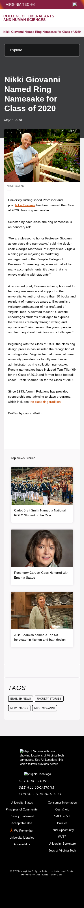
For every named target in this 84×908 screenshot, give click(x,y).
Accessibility (21, 844)
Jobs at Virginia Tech (62, 850)
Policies (62, 823)
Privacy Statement (22, 816)
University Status (22, 802)
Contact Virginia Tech (42, 794)
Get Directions (35, 781)
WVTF (62, 836)
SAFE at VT (62, 816)
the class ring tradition (45, 401)
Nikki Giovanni (25, 205)
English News (20, 698)
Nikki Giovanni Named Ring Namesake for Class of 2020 (42, 31)
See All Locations (38, 787)
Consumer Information (62, 802)
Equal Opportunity (62, 830)
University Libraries (21, 837)
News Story (19, 708)
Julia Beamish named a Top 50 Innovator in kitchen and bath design (40, 637)
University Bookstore (62, 843)
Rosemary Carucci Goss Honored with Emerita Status (41, 575)
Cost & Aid (62, 809)
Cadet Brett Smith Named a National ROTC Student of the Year (40, 513)
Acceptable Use (21, 823)
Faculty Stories (49, 698)
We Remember (23, 830)
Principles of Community (22, 809)
